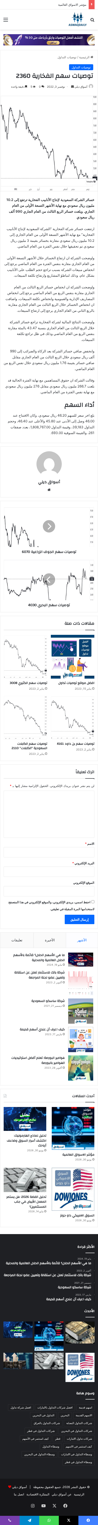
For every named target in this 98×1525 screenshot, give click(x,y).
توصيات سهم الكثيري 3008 (28, 683)
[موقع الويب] (49, 490)
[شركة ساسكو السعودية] (80, 1011)
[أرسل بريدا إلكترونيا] (72, 86)
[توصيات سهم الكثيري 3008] (25, 657)
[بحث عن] (92, 21)
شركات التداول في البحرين (76, 1431)
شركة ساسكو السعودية (48, 1001)
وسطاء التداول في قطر (78, 1462)
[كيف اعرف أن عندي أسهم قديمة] (80, 1039)
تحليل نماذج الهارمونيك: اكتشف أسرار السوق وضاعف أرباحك (26, 1141)
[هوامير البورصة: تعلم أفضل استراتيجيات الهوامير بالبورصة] (80, 1068)
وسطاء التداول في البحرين (39, 1454)
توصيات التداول (67, 57)
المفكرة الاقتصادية (37, 1494)
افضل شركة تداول (20, 1407)
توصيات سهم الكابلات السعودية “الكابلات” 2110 (29, 746)
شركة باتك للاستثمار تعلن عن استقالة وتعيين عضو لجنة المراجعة (39, 975)
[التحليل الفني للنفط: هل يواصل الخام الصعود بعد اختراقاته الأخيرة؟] (18, 1361)
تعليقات (16, 940)
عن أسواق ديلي (62, 1494)
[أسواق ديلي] (78, 19)
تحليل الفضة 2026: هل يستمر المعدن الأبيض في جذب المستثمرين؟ (26, 1202)
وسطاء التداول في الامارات (76, 1454)
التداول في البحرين (43, 1415)
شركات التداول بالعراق (47, 1423)
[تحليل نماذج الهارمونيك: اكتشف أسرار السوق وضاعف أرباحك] (25, 1119)
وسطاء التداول (50, 1446)
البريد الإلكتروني (83, 863)
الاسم (89, 843)
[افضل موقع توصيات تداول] (72, 657)
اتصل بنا (19, 1494)
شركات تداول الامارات (79, 1438)
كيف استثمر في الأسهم (35, 1438)
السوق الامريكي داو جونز (77, 1215)
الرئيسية (84, 57)
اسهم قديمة (85, 1407)
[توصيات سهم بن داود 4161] (72, 717)
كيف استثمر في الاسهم (79, 1446)
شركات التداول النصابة (79, 1423)
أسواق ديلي (81, 86)
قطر (57, 1438)
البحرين (65, 1415)
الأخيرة (50, 940)
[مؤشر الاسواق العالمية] (73, 1128)
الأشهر (82, 940)
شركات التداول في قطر (41, 1431)
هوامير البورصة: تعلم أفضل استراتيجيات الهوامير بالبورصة (38, 1060)
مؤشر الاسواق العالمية (72, 4)
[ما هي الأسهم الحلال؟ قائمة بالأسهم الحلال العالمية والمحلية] (80, 960)
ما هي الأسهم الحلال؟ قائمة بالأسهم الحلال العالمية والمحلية (39, 957)
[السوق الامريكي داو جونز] (73, 1189)
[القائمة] (5, 21)
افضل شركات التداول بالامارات (54, 1407)
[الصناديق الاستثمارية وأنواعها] (80, 1332)
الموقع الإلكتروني (83, 882)
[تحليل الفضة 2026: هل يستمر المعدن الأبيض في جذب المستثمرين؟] (25, 1180)
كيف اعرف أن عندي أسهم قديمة (42, 1029)
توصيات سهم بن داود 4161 (75, 744)
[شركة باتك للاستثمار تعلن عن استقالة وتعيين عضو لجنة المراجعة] (80, 982)
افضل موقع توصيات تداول (76, 683)
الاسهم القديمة (84, 1415)
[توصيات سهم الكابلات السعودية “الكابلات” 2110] (25, 717)
